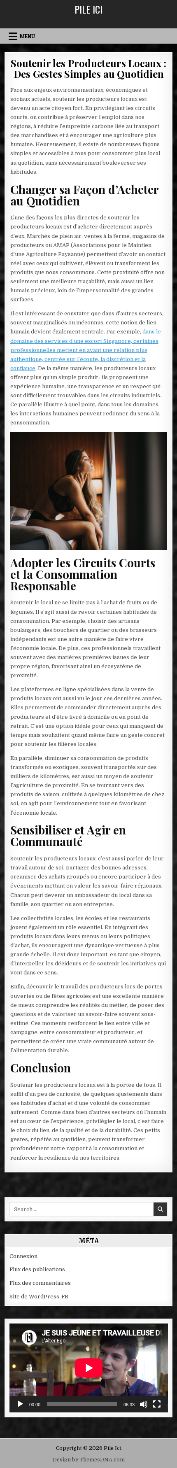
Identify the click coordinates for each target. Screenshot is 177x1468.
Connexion (23, 1256)
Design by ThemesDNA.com (89, 1460)
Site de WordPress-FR (38, 1296)
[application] (88, 1368)
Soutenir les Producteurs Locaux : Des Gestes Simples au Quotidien (88, 68)
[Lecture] (20, 1404)
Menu (27, 36)
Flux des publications (37, 1269)
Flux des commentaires (40, 1283)
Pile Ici (88, 9)
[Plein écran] (157, 1404)
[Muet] (144, 1404)
